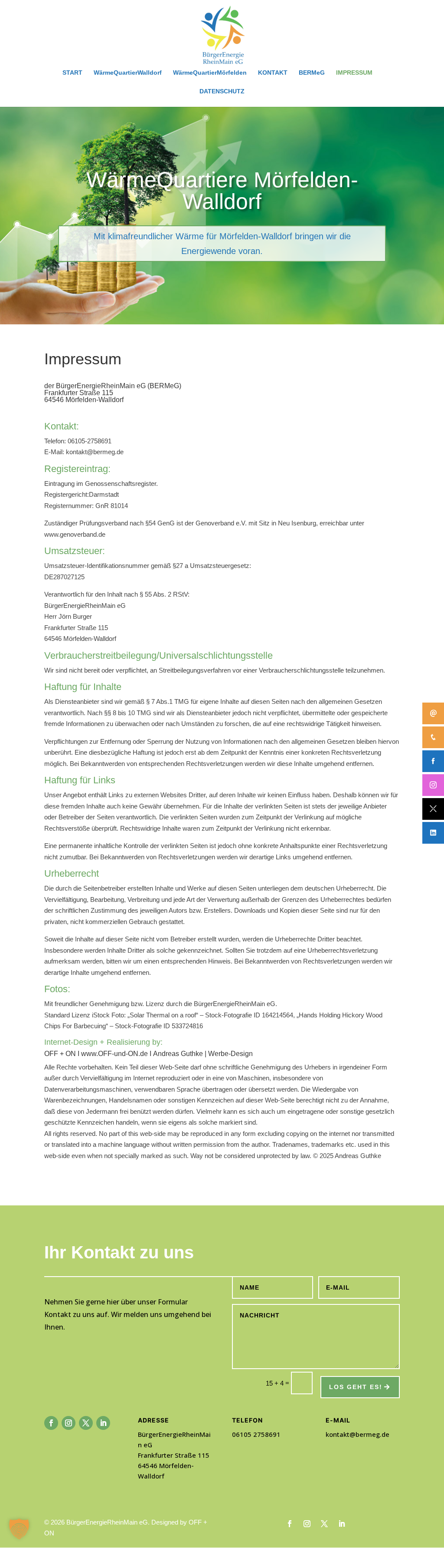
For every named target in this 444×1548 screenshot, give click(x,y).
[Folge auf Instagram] (68, 1423)
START (72, 72)
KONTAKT (272, 72)
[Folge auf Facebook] (51, 1423)
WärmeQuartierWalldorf (128, 72)
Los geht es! (355, 1386)
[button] (19, 1529)
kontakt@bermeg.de (357, 1434)
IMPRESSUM (354, 72)
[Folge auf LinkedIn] (103, 1423)
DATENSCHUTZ (222, 91)
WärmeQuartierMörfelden (210, 72)
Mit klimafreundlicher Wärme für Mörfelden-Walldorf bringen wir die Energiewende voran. (222, 243)
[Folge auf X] (86, 1423)
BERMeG (312, 72)
